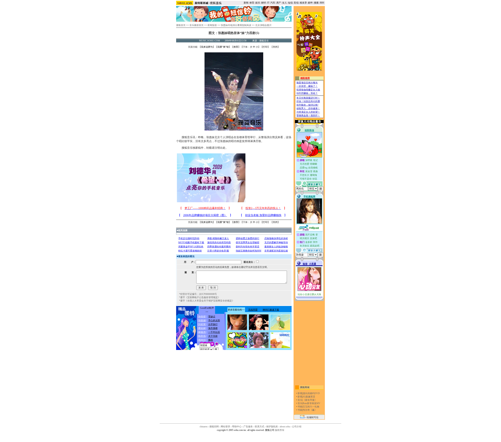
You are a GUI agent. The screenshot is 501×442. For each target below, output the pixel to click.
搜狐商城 (304, 387)
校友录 (303, 2)
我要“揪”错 (223, 47)
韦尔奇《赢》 (310, 410)
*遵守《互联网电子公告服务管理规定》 (199, 297)
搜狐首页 (181, 25)
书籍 (300, 406)
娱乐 (257, 2)
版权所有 (279, 430)
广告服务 (248, 426)
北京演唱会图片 (263, 25)
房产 (278, 2)
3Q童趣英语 (309, 396)
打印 (265, 47)
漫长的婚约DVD (311, 393)
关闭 (275, 47)
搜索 (316, 2)
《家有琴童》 (310, 400)
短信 (290, 2)
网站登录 (225, 426)
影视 (300, 393)
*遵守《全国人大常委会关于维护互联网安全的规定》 (206, 300)
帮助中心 (236, 426)
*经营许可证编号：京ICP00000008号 (198, 294)
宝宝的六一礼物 (311, 406)
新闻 (246, 2)
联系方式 (259, 426)
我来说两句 (207, 47)
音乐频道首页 (196, 25)
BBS (322, 2)
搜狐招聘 (214, 426)
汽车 (272, 2)
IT (268, 2)
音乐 (300, 400)
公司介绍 (296, 426)
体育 (252, 2)
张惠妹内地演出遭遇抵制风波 (236, 25)
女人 (284, 2)
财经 (263, 2)
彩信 (296, 2)
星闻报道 (212, 25)
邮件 (310, 2)
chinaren (203, 426)
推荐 (235, 47)
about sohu (285, 426)
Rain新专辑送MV (311, 403)
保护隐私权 (272, 426)
